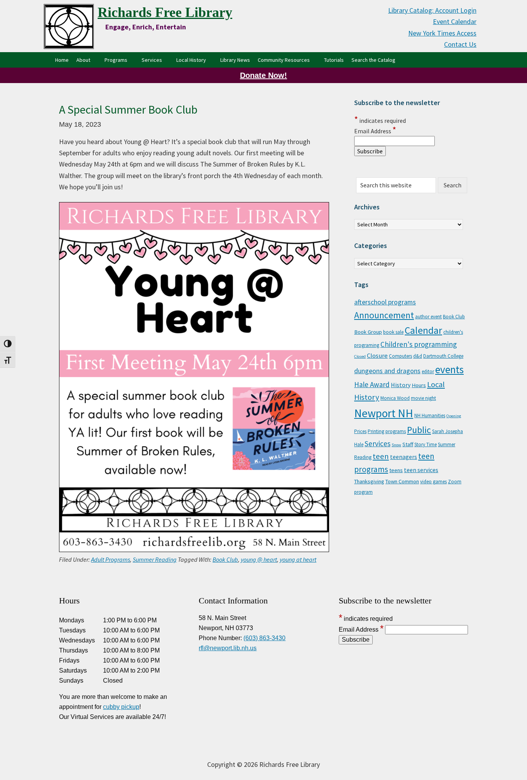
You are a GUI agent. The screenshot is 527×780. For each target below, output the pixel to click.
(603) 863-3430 (264, 638)
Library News (235, 59)
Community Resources (284, 59)
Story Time (425, 444)
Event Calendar (454, 21)
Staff (407, 444)
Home (62, 59)
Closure (377, 355)
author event (428, 316)
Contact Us (460, 44)
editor (428, 371)
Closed (360, 356)
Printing (376, 431)
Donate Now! (263, 75)
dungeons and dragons (387, 371)
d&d (417, 356)
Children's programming (418, 344)
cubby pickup (121, 707)
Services (152, 59)
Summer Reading (155, 559)
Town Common (402, 481)
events (449, 369)
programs (395, 431)
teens (396, 470)
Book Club (225, 559)
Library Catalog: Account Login (432, 10)
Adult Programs (110, 559)
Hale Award (372, 384)
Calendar (423, 330)
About (83, 59)
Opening (453, 415)
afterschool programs (385, 302)
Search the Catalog (375, 59)
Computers (400, 356)
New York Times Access (442, 33)
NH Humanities (429, 415)
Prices (360, 431)
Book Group (368, 331)
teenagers (403, 457)
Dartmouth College (443, 356)
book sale (393, 332)
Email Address (375, 131)
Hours (419, 385)
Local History (191, 59)
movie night (423, 398)
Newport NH (383, 413)
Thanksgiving (369, 481)
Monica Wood (395, 398)
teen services (421, 470)
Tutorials (334, 59)
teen (381, 456)
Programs (116, 59)
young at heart (298, 559)
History (400, 385)
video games (433, 481)
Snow (396, 444)
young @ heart (259, 559)
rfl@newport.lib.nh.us (228, 648)
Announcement (384, 315)
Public (419, 430)
